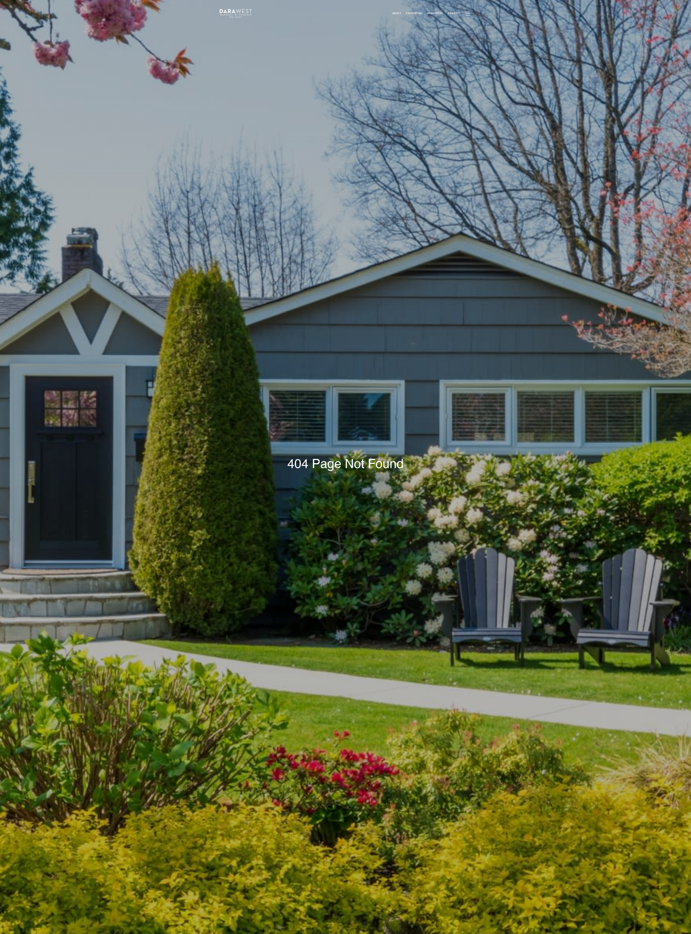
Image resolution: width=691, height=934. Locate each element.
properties (414, 13)
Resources (435, 13)
